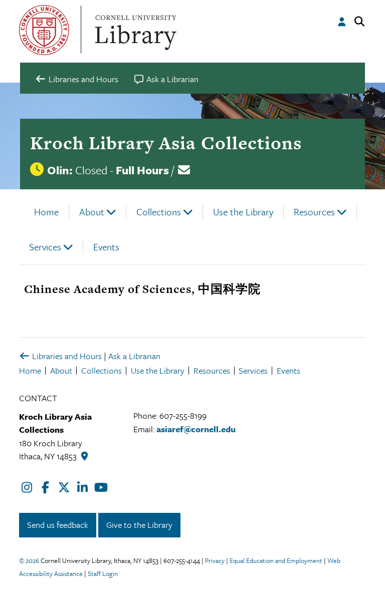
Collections (158, 211)
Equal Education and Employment (276, 560)
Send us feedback (57, 524)
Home (46, 211)
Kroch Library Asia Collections (166, 142)
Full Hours (142, 170)
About (91, 211)
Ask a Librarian (134, 356)
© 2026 (29, 560)
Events (106, 246)
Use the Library (243, 211)
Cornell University (44, 30)
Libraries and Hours (66, 356)
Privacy (215, 560)
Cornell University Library (134, 30)
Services (45, 246)
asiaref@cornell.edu (196, 429)
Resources (314, 211)
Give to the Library (139, 524)
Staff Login (103, 573)
